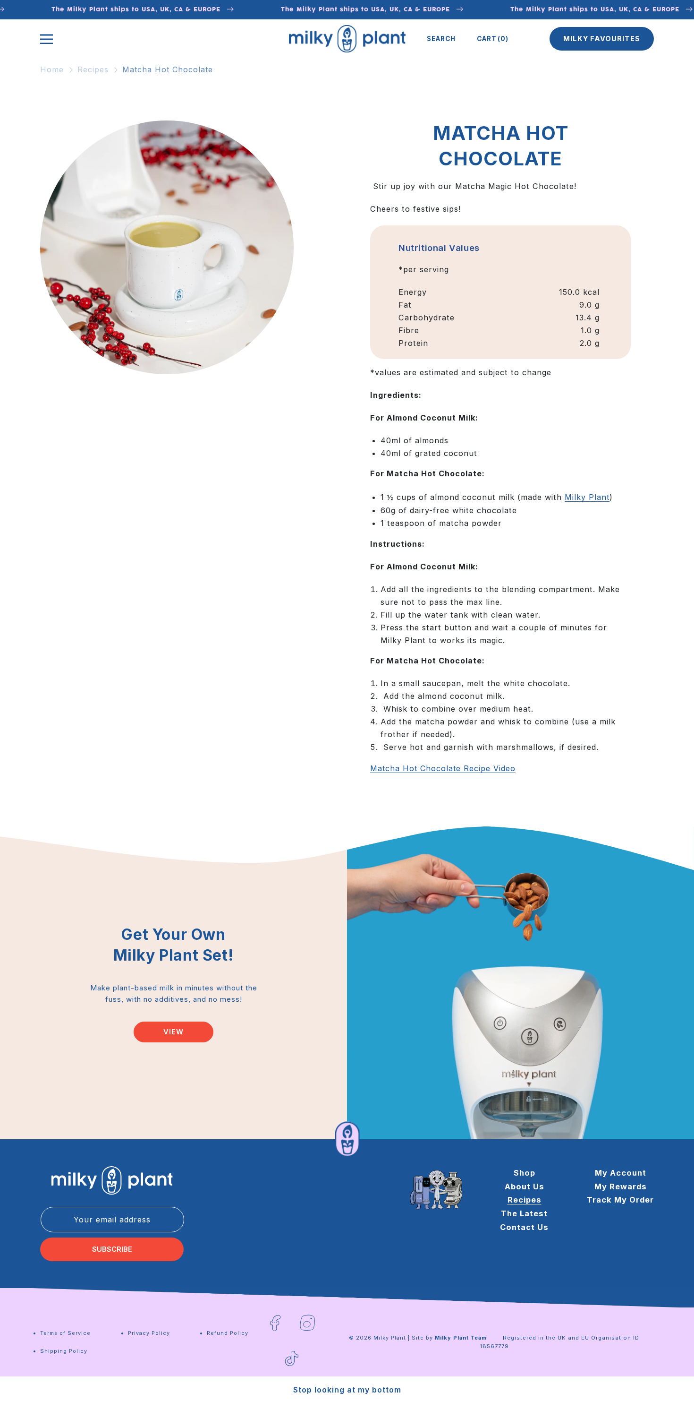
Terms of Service (65, 1333)
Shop (524, 1173)
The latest (524, 1214)
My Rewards (620, 1186)
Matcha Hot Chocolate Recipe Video (443, 769)
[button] (441, 38)
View (173, 1031)
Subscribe (112, 1249)
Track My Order (620, 1200)
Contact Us (524, 1227)
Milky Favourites (601, 38)
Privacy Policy (149, 1333)
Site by (449, 1337)
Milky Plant (587, 497)
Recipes (93, 69)
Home (52, 69)
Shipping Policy (63, 1351)
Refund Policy (227, 1333)
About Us (524, 1186)
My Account (620, 1173)
